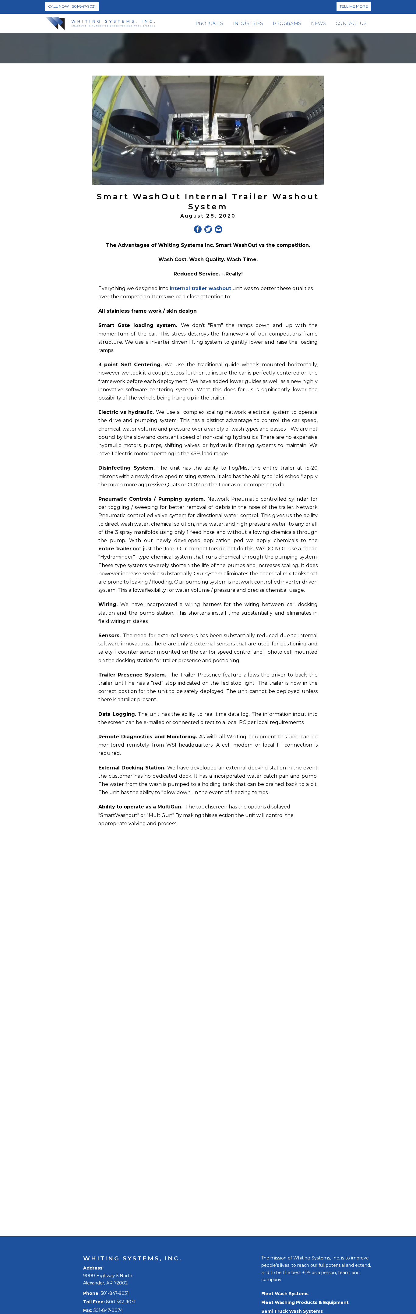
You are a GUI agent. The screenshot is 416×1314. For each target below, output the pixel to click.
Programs (287, 23)
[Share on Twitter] (208, 230)
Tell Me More (354, 6)
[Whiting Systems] (100, 23)
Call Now (72, 6)
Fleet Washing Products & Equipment (305, 1302)
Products (209, 23)
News (318, 23)
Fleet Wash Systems (284, 1293)
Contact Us (351, 23)
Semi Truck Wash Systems (292, 1311)
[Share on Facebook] (198, 230)
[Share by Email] (218, 230)
